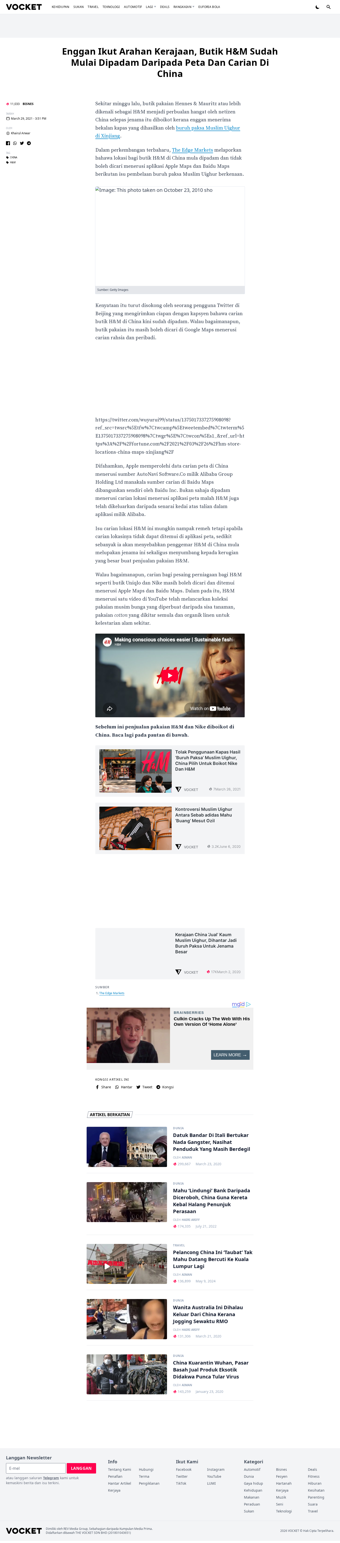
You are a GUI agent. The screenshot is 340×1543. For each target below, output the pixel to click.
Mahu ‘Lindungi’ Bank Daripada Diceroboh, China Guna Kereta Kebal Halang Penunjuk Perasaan (211, 1201)
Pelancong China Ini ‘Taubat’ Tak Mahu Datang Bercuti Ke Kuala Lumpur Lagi (212, 1259)
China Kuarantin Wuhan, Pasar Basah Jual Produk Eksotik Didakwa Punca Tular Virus (211, 1369)
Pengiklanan (149, 1483)
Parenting (316, 1497)
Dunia (178, 1128)
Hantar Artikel (119, 1483)
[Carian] (328, 7)
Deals (165, 7)
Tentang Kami (119, 1469)
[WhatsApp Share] (15, 143)
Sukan (78, 7)
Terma (144, 1476)
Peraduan (252, 1504)
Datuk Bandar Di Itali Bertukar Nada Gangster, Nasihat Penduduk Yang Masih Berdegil (211, 1142)
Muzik (281, 1497)
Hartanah (284, 1483)
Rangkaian (182, 7)
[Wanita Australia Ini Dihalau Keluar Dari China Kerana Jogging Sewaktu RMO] (127, 1319)
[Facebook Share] (8, 143)
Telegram (51, 1477)
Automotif (133, 7)
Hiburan (315, 1483)
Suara (313, 1504)
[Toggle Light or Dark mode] (317, 7)
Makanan (251, 1497)
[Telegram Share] (29, 143)
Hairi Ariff (191, 1219)
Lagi (149, 7)
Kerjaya (114, 1490)
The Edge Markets (192, 150)
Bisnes (28, 104)
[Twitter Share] (22, 143)
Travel (93, 7)
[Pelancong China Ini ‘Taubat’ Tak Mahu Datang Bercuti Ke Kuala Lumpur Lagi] (127, 1264)
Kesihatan (316, 1490)
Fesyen (281, 1476)
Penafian (115, 1476)
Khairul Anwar (20, 133)
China (13, 157)
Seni (279, 1504)
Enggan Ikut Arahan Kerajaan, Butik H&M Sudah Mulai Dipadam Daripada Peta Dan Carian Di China (170, 62)
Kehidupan (60, 7)
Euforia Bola (209, 7)
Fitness (314, 1476)
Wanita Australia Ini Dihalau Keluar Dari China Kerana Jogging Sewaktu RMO (208, 1314)
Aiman (187, 1157)
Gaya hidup (253, 1483)
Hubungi (146, 1469)
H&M (13, 162)
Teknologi (111, 7)
